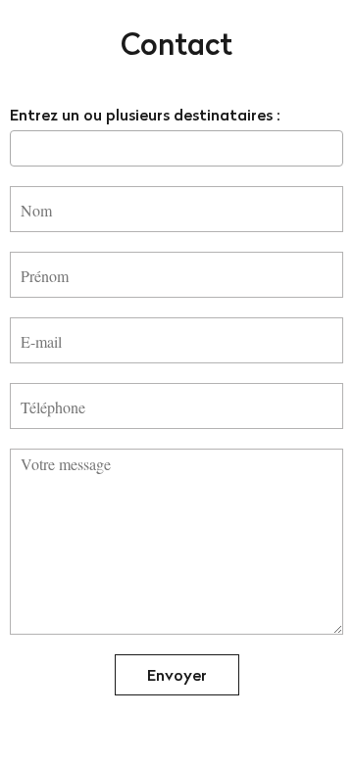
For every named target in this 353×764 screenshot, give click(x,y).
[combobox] (176, 148)
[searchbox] (21, 148)
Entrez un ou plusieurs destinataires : (145, 114)
